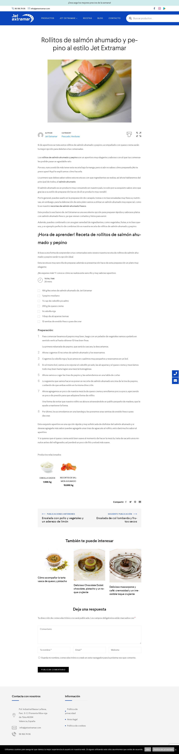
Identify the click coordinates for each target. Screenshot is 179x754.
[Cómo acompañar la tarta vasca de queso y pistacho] (54, 561)
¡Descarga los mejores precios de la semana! (89, 2)
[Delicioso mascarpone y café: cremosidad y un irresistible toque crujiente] (125, 565)
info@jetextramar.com (40, 8)
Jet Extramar (51, 136)
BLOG (100, 18)
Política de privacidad (163, 749)
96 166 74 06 (20, 8)
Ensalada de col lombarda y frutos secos (122, 510)
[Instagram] (159, 8)
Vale (148, 749)
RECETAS (87, 18)
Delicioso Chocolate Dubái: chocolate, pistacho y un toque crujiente (89, 589)
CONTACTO (115, 18)
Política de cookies (76, 725)
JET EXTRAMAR (67, 18)
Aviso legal (72, 719)
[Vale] (175, 749)
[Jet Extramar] (23, 18)
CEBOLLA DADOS (47, 478)
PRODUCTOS (47, 18)
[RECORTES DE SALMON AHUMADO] (68, 467)
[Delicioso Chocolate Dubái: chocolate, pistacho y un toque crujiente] (89, 565)
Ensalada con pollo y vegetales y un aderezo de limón (63, 510)
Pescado (66, 136)
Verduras (75, 136)
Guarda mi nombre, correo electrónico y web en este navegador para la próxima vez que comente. (88, 657)
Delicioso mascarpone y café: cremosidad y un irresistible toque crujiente (124, 590)
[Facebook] (154, 8)
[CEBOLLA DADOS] (47, 467)
